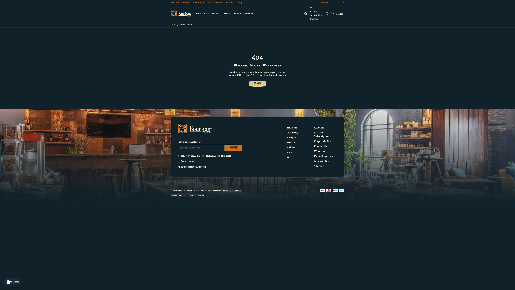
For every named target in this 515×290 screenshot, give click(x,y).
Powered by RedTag (232, 190)
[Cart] (332, 13)
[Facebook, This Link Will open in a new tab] (332, 3)
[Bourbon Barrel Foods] (181, 13)
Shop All (292, 127)
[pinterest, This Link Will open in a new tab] (343, 3)
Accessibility (321, 161)
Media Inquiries (323, 156)
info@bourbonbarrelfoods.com (193, 167)
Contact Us (320, 146)
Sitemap (319, 166)
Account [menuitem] (313, 11)
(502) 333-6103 (187, 161)
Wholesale (324, 2)
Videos (291, 147)
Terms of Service (196, 195)
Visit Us (291, 152)
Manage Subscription (322, 134)
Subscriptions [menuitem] (316, 15)
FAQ (289, 157)
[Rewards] (13, 282)
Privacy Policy (178, 195)
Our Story (292, 132)
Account (319, 127)
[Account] (316, 7)
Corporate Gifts (323, 141)
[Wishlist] (327, 13)
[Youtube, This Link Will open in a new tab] (339, 3)
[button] (305, 13)
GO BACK (257, 83)
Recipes (291, 137)
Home (173, 25)
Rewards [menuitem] (313, 19)
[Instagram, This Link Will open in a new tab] (336, 3)
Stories (291, 142)
